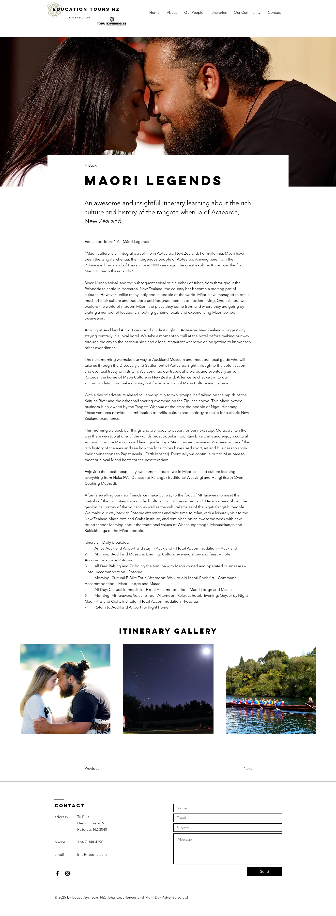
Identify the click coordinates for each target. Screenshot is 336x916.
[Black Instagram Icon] (67, 873)
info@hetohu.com (92, 854)
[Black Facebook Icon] (57, 873)
